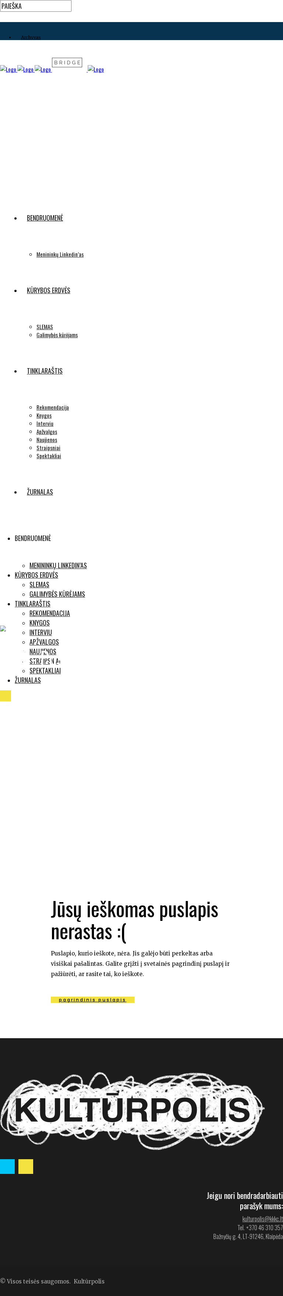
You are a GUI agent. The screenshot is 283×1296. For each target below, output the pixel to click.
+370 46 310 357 (264, 1227)
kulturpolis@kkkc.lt (262, 1218)
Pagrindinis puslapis (92, 1000)
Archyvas (31, 37)
